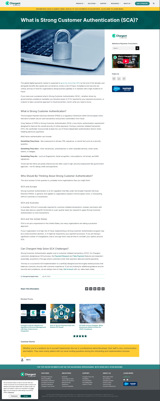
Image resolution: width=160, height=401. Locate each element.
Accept (26, 396)
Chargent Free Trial (88, 377)
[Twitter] (124, 79)
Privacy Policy (107, 382)
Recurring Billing (46, 378)
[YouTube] (114, 79)
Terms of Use (107, 384)
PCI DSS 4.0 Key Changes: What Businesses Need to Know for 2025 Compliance (91, 327)
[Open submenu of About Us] (131, 3)
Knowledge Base (87, 382)
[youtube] (124, 379)
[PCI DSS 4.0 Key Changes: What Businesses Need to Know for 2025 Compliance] (92, 305)
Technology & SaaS (68, 378)
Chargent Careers (108, 380)
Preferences (14, 396)
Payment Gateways (47, 384)
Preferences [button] (11, 392)
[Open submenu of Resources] (119, 3)
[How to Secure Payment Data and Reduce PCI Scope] (62, 305)
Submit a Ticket (87, 384)
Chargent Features (46, 377)
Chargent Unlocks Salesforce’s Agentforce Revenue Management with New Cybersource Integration (33, 328)
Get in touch (68, 269)
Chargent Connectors (47, 382)
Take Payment (78, 256)
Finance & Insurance (68, 380)
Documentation (86, 380)
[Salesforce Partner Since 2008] (130, 383)
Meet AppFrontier (108, 377)
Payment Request (62, 256)
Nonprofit (64, 377)
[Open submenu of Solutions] (96, 3)
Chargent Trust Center (47, 386)
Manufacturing (66, 382)
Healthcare (65, 384)
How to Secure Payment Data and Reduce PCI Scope (62, 326)
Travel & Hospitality (67, 386)
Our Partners (106, 378)
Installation (85, 378)
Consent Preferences (109, 386)
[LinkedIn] (119, 79)
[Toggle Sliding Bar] (153, 3)
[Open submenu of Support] (107, 3)
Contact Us (126, 377)
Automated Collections (48, 380)
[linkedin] (127, 379)
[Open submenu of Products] (84, 3)
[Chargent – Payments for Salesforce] (28, 373)
